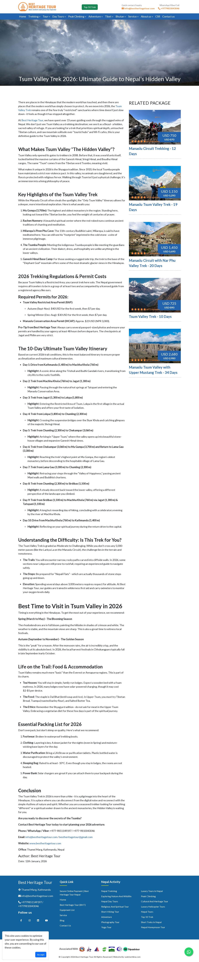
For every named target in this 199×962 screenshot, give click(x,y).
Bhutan (120, 16)
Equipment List (67, 910)
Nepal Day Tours (109, 901)
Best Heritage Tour (32, 120)
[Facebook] (21, 920)
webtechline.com (132, 957)
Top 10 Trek (90, 7)
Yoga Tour (106, 927)
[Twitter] (29, 920)
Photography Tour (110, 922)
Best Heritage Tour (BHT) (73, 904)
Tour (46, 16)
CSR (157, 16)
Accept (40, 954)
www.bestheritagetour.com (45, 843)
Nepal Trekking (109, 891)
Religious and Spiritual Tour (115, 906)
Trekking (33, 16)
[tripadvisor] (131, 948)
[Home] (37, 6)
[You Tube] (46, 920)
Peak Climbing (76, 16)
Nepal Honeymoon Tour (153, 927)
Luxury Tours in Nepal (152, 891)
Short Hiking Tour (110, 911)
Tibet (108, 16)
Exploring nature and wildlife (116, 896)
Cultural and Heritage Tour (154, 901)
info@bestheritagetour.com (41, 837)
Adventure (94, 16)
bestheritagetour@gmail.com (76, 837)
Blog (62, 920)
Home (22, 16)
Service (132, 16)
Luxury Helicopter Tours (153, 906)
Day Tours (58, 16)
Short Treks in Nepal (151, 922)
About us (146, 16)
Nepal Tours (147, 911)
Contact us (168, 16)
